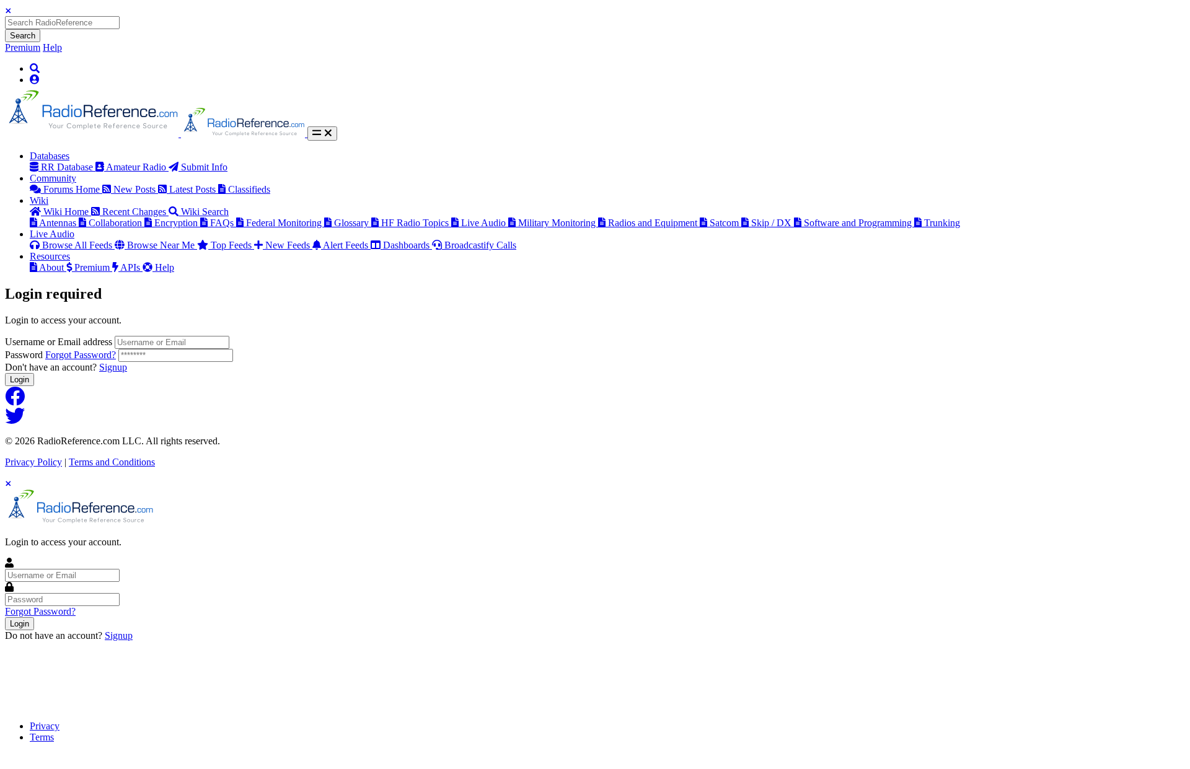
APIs (131, 267)
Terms (42, 737)
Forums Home (72, 189)
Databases (49, 156)
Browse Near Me (162, 245)
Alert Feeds (347, 245)
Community (53, 178)
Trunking (942, 223)
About (52, 267)
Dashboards (407, 245)
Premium (22, 47)
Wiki (39, 200)
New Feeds (288, 245)
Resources (50, 256)
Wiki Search (205, 211)
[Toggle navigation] (322, 133)
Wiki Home (67, 211)
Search (22, 35)
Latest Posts (193, 189)
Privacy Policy (33, 462)
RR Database (68, 167)
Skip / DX (772, 223)
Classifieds (249, 189)
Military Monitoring (558, 223)
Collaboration (116, 223)
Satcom (725, 223)
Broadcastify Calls (480, 245)
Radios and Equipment (654, 223)
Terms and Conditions (112, 462)
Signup (113, 367)
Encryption (177, 223)
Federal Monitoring (285, 223)
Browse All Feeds (78, 245)
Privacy (45, 726)
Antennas (59, 223)
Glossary (352, 223)
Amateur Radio (137, 167)
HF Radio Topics (416, 223)
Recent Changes (135, 211)
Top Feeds (232, 245)
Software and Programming (859, 223)
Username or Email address (58, 341)
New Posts (135, 189)
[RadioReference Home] (93, 133)
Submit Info (204, 167)
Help (52, 47)
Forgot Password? (80, 354)
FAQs (223, 223)
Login (19, 379)
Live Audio (484, 223)
